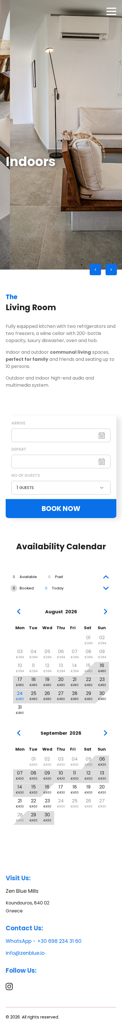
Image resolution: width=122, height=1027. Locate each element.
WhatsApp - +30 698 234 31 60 (43, 941)
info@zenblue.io (25, 953)
